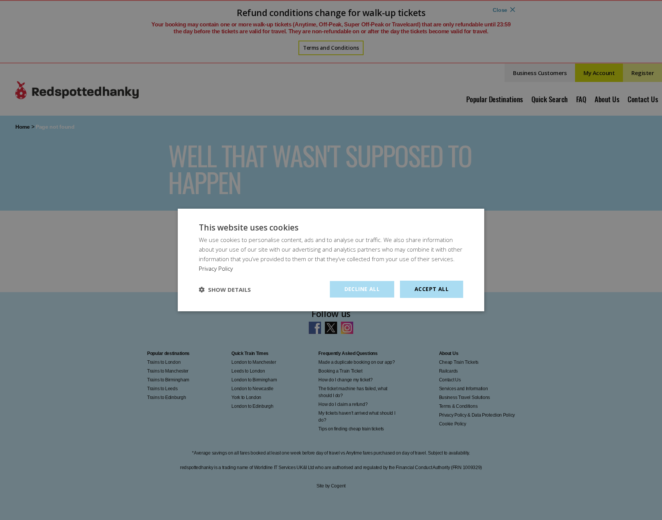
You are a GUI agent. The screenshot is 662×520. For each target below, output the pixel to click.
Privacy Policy (216, 268)
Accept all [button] (432, 289)
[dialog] (331, 260)
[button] (225, 289)
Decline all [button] (362, 289)
